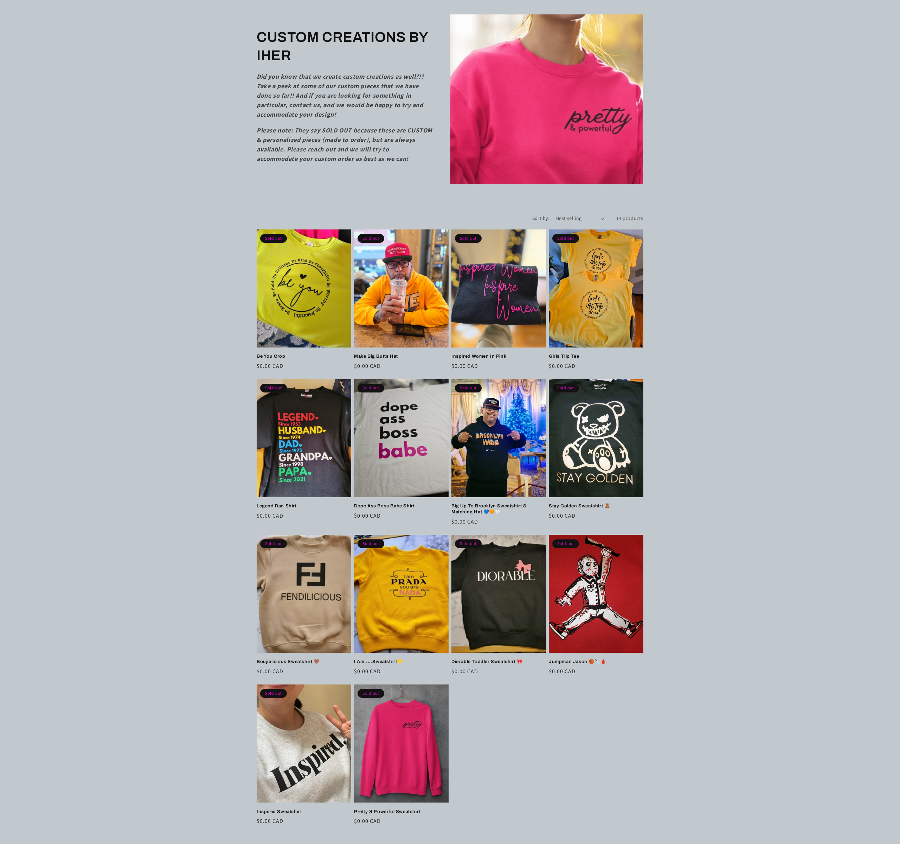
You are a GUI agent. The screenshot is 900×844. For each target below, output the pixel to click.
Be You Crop (271, 356)
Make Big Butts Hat (376, 356)
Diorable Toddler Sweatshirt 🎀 (486, 661)
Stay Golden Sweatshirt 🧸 (579, 506)
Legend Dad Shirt (277, 506)
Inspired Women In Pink (478, 356)
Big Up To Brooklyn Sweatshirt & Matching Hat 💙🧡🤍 (489, 509)
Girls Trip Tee (564, 356)
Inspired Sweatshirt (279, 811)
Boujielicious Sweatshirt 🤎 (288, 661)
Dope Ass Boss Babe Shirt (384, 506)
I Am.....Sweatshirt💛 (378, 661)
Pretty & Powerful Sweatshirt (387, 811)
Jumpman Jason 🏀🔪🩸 (577, 661)
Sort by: (540, 218)
